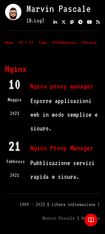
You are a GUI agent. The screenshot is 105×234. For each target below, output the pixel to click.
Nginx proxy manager (61, 86)
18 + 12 (26, 42)
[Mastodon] (72, 22)
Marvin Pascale (59, 8)
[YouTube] (89, 22)
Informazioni (64, 42)
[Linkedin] (55, 22)
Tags (43, 42)
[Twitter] (63, 22)
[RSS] (98, 22)
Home (9, 42)
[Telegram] (80, 22)
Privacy (90, 42)
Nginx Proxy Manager (61, 148)
